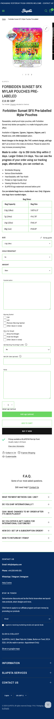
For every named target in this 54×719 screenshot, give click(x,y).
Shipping (13, 104)
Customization (7, 280)
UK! (8, 320)
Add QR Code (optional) (10, 357)
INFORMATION (11, 663)
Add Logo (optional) (27, 414)
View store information (16, 446)
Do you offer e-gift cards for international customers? (18, 522)
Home (4, 19)
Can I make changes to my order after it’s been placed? (22, 512)
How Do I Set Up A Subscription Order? (22, 530)
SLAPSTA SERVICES (14, 673)
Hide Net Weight (13, 337)
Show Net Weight (8, 331)
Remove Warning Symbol (16, 323)
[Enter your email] (49, 619)
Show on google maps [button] (11, 648)
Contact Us (34, 487)
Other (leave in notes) (14, 326)
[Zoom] (46, 28)
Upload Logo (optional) (9, 409)
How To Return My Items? (15, 537)
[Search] (46, 11)
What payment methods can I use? (20, 496)
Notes (5, 370)
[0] (50, 11)
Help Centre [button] (7, 582)
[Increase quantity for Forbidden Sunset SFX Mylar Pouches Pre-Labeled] (12, 405)
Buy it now (27, 431)
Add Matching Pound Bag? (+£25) (13, 345)
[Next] (31, 74)
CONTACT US (10, 682)
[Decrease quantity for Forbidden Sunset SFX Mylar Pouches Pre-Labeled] (4, 405)
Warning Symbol (8, 314)
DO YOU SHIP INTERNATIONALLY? (18, 504)
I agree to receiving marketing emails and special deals (24, 625)
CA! (8, 317)
